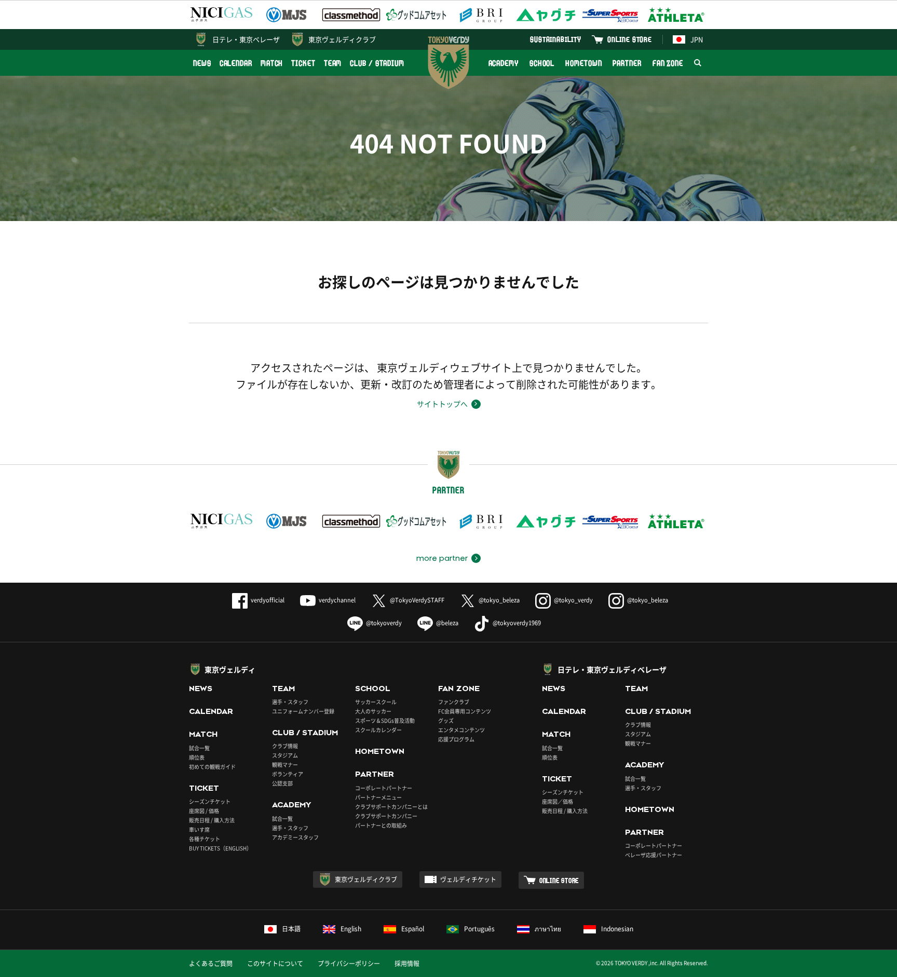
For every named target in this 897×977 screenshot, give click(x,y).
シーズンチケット (209, 801)
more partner (442, 558)
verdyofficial (267, 600)
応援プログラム (456, 739)
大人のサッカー (373, 711)
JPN (696, 39)
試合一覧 (199, 748)
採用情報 (407, 963)
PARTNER (627, 63)
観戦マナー (285, 764)
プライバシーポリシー (349, 963)
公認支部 (282, 783)
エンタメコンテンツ (461, 730)
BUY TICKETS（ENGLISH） (220, 848)
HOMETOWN (583, 63)
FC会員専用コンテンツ (464, 711)
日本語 (291, 928)
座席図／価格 (557, 801)
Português (479, 928)
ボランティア (287, 774)
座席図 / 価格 (204, 811)
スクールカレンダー (378, 730)
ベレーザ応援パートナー (653, 855)
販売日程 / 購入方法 (212, 820)
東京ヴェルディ (230, 669)
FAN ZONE (668, 63)
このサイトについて (275, 963)
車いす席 (199, 829)
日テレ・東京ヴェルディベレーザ (612, 669)
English (351, 928)
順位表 (197, 757)
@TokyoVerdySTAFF (417, 600)
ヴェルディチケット (468, 879)
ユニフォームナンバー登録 (303, 711)
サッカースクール (376, 702)
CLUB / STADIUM (377, 63)
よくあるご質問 (211, 963)
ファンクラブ (453, 702)
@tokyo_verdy (573, 600)
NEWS (202, 63)
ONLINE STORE (629, 39)
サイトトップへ (442, 403)
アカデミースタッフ (295, 837)
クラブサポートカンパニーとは (391, 806)
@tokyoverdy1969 (517, 622)
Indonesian (617, 928)
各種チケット (204, 839)
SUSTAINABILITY (555, 39)
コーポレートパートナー (383, 788)
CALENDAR (236, 63)
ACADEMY (503, 63)
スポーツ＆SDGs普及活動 (385, 720)
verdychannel (337, 600)
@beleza (447, 622)
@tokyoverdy (384, 622)
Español (412, 928)
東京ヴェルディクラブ (342, 39)
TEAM (333, 63)
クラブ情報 (285, 746)
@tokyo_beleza (499, 600)
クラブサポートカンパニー (386, 816)
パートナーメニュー (378, 797)
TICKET (303, 63)
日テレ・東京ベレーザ (246, 39)
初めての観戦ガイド (212, 766)
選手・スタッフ (290, 702)
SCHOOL (541, 63)
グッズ (446, 720)
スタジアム (285, 755)
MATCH (272, 63)
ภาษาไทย (548, 928)
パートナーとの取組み (381, 825)
